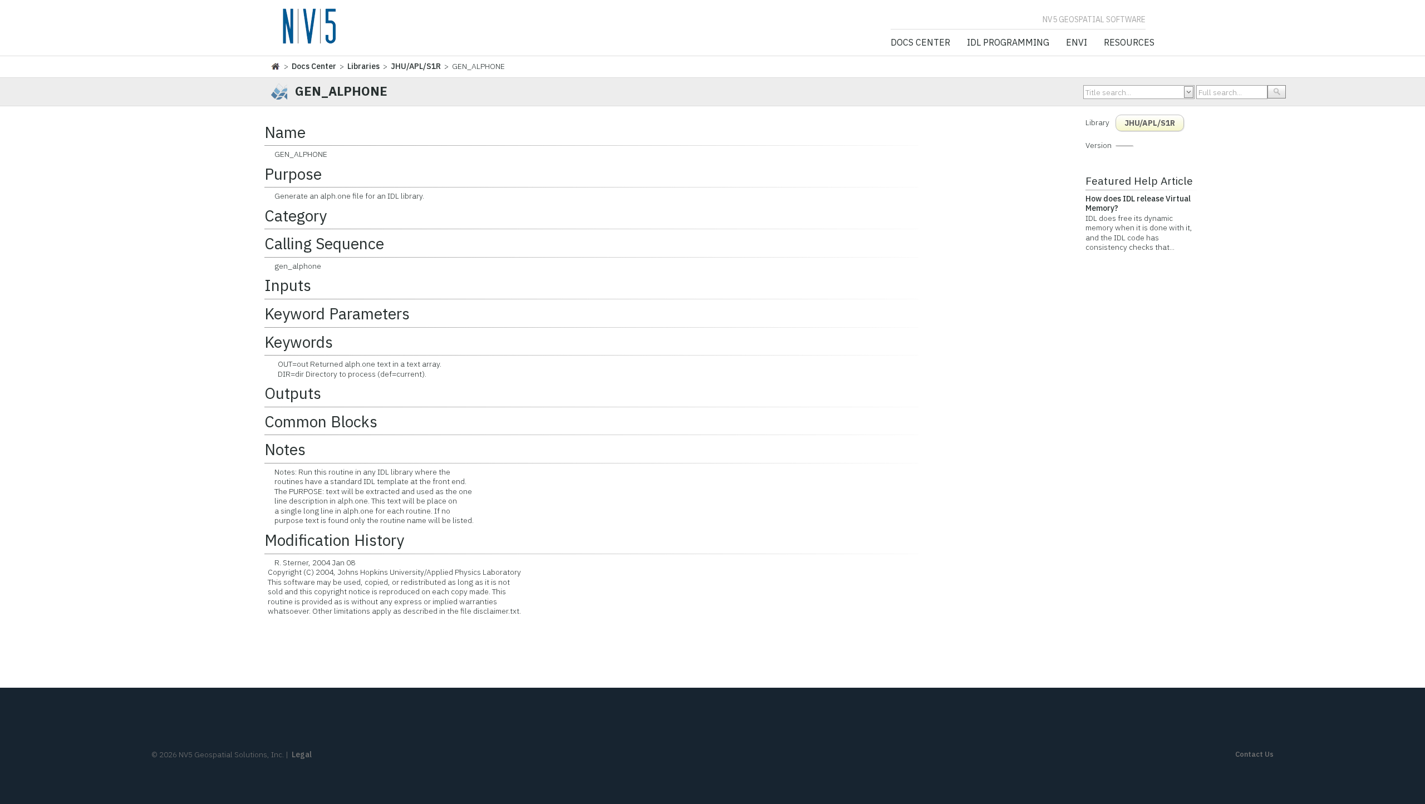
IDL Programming (1008, 43)
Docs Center (920, 43)
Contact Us (1254, 754)
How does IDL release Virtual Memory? (1138, 204)
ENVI (1076, 43)
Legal (302, 754)
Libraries (363, 66)
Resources (1129, 43)
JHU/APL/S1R (416, 66)
